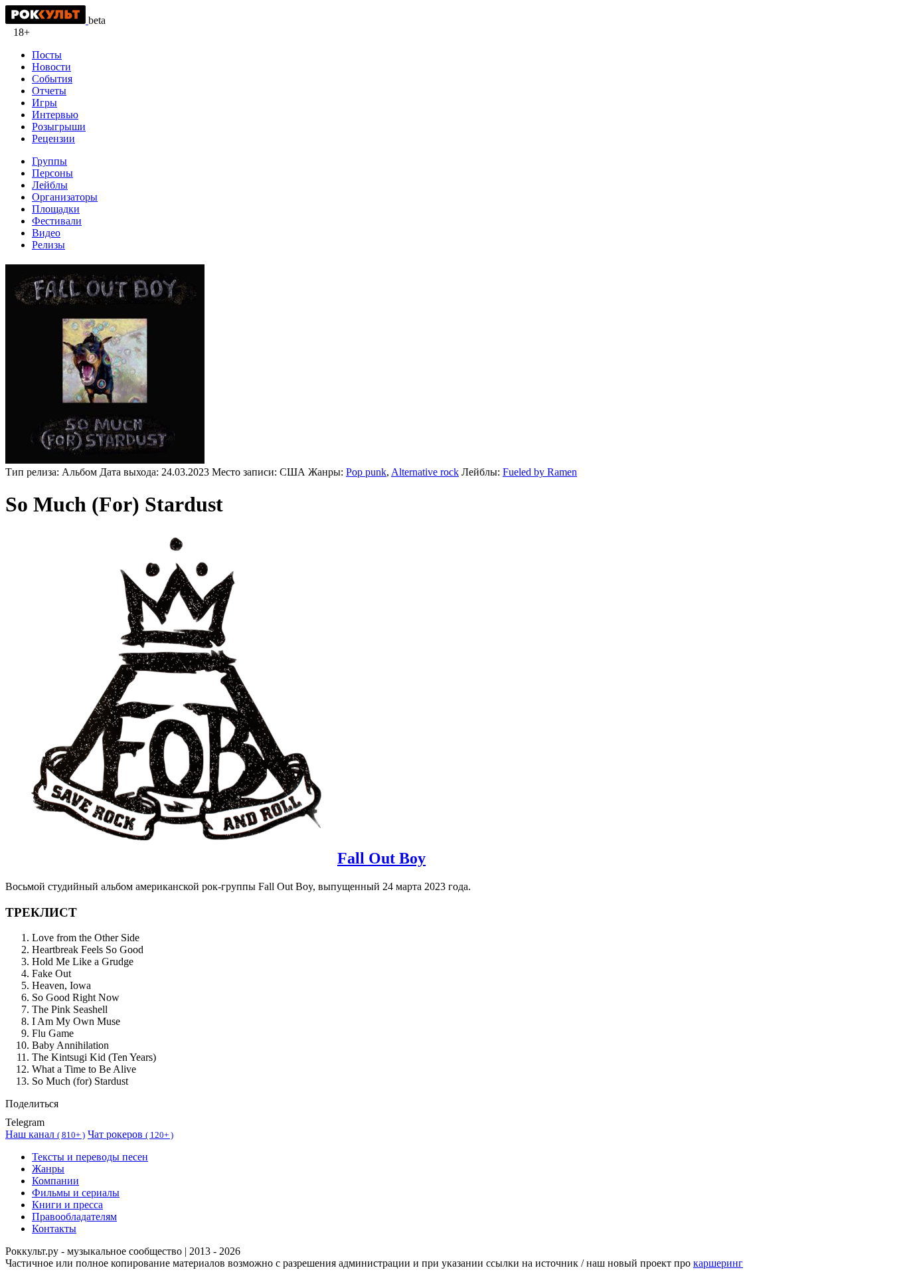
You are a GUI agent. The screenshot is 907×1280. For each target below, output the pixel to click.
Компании (55, 1180)
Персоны (52, 173)
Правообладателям (74, 1216)
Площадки (56, 209)
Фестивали (57, 221)
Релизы (48, 244)
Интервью (55, 114)
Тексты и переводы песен (90, 1156)
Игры (44, 102)
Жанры (48, 1168)
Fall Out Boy (381, 858)
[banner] (46, 20)
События (52, 78)
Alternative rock (425, 472)
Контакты (54, 1228)
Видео (46, 232)
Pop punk (366, 472)
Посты (47, 54)
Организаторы (65, 197)
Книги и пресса (67, 1204)
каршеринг (718, 1263)
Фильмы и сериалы (76, 1192)
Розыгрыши (59, 126)
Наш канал (45, 1134)
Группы (49, 161)
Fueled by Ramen (540, 472)
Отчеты (49, 90)
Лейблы (50, 185)
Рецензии (53, 138)
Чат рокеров (130, 1134)
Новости (51, 66)
